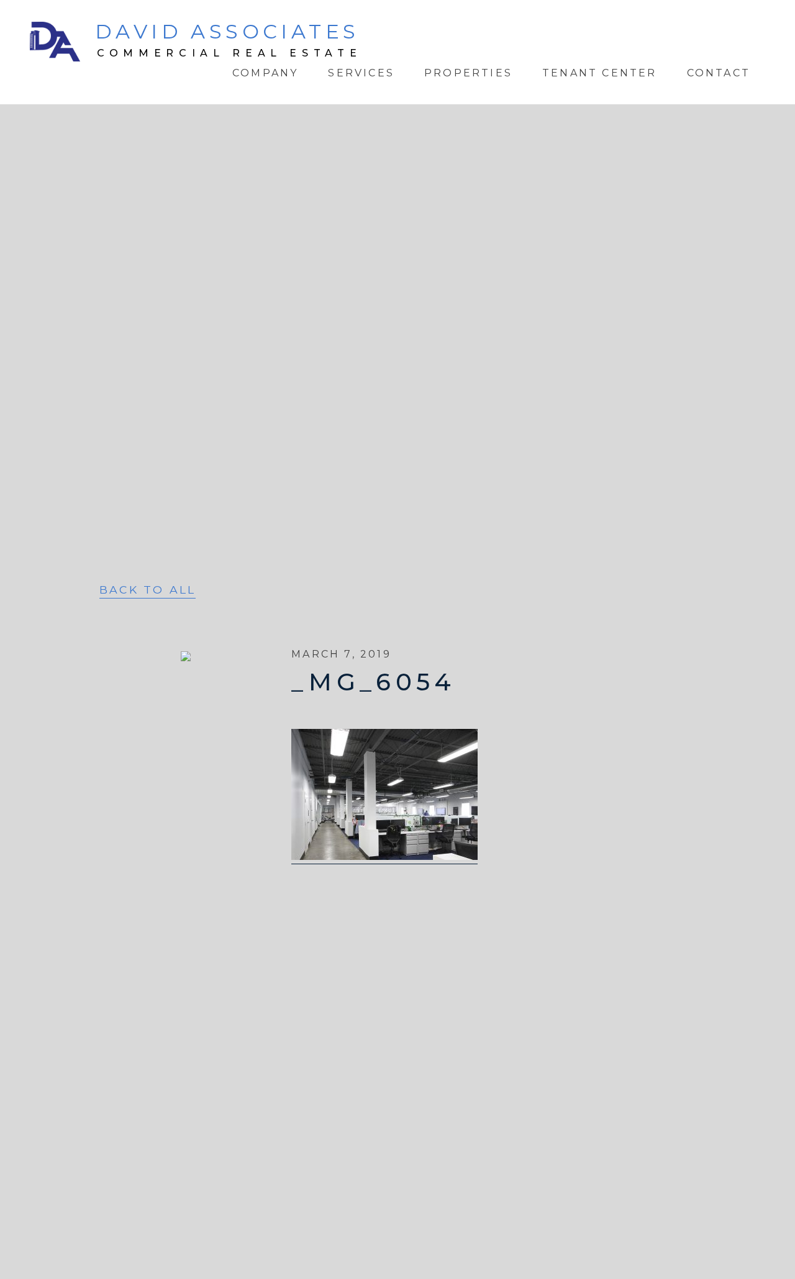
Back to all (147, 590)
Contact (718, 73)
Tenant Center (599, 73)
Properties (468, 73)
